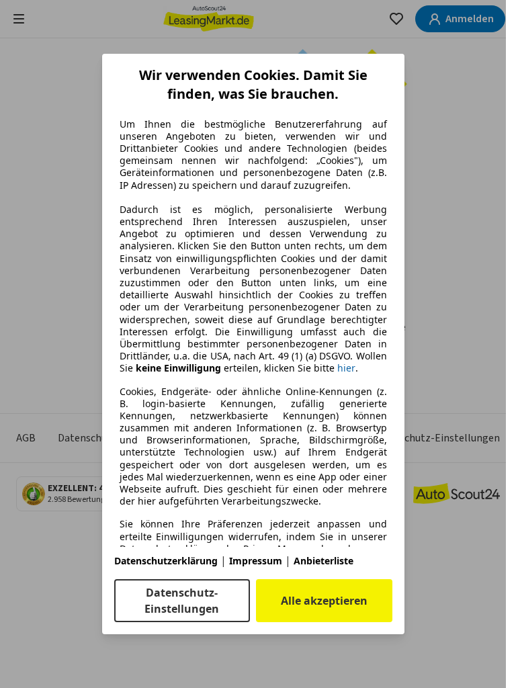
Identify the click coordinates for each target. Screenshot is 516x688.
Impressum (255, 560)
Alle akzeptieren (324, 600)
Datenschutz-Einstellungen (181, 600)
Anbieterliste (323, 560)
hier (346, 368)
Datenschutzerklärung (166, 560)
